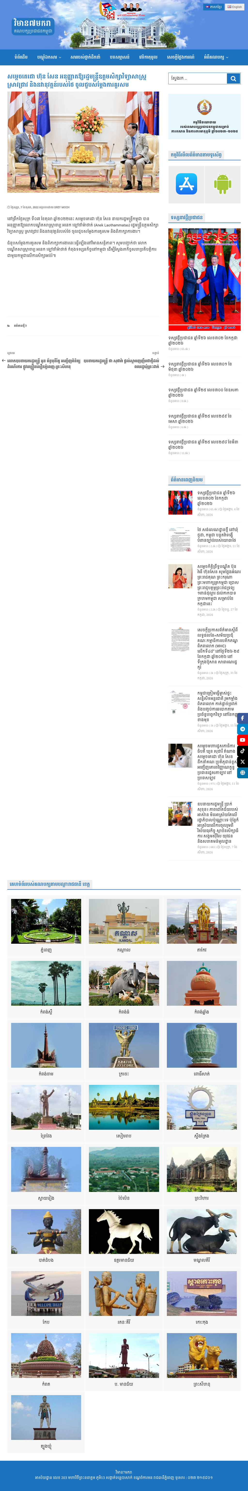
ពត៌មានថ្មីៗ (20, 326)
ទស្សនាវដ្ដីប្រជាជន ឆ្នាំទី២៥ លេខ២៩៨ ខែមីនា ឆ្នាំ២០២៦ (203, 445)
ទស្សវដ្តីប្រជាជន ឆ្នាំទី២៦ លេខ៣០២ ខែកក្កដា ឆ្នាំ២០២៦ (203, 341)
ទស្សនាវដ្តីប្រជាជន (187, 218)
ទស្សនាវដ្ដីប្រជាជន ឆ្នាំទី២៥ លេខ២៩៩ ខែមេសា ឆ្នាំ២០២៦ (200, 419)
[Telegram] (242, 729)
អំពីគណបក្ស (214, 57)
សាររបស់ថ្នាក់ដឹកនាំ (85, 57)
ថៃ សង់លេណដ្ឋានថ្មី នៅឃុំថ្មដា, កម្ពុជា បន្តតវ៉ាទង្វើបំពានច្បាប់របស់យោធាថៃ (217, 535)
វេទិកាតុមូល (148, 57)
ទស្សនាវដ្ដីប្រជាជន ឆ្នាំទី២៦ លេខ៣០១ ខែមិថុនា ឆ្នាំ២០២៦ (200, 367)
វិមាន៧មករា (32, 23)
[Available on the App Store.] (186, 185)
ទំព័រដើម (21, 57)
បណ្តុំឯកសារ (47, 57)
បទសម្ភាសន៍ (120, 57)
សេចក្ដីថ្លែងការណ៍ (180, 57)
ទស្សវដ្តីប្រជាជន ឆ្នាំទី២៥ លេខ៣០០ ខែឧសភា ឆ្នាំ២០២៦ (203, 393)
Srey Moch (62, 207)
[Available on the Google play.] (223, 185)
